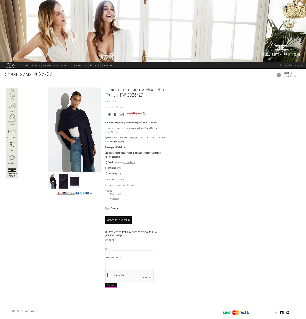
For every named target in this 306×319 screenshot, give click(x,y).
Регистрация (295, 65)
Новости (94, 65)
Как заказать (80, 65)
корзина (288, 72)
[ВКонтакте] (77, 192)
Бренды (36, 65)
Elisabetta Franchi (119, 179)
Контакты (107, 65)
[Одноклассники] (84, 192)
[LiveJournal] (91, 192)
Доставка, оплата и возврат (57, 65)
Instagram (288, 312)
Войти (283, 65)
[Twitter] (81, 192)
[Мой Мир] (87, 192)
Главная (25, 65)
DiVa (10, 65)
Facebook (276, 312)
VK (282, 312)
